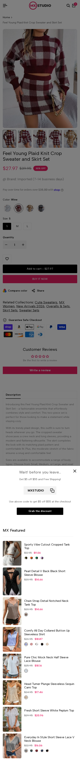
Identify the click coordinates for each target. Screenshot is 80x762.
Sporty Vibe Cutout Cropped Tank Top (47, 546)
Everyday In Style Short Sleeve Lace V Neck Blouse (49, 738)
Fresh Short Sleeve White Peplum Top (49, 710)
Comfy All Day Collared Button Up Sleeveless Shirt (47, 632)
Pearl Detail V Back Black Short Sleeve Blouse (44, 572)
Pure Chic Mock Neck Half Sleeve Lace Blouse (46, 659)
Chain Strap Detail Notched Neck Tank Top (46, 602)
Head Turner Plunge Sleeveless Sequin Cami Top (49, 685)
